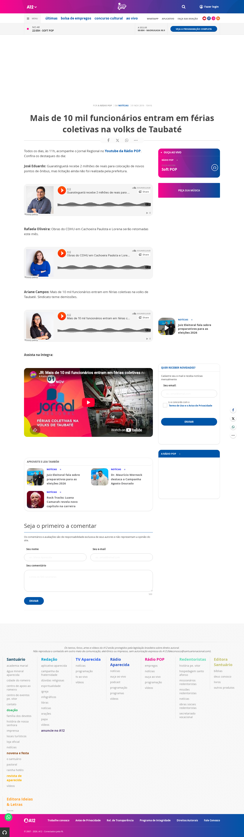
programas (117, 693)
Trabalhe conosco (58, 820)
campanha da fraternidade (50, 673)
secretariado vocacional (187, 715)
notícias (12, 747)
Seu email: (169, 385)
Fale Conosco (212, 820)
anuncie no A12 (53, 730)
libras (44, 702)
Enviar (34, 601)
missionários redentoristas (188, 682)
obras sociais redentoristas (188, 706)
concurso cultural (109, 18)
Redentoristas (192, 659)
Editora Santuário (223, 662)
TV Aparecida (88, 659)
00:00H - (151, 30)
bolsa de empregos (76, 18)
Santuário (16, 659)
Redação (49, 659)
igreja (44, 691)
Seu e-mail (99, 549)
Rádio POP (155, 659)
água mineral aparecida (15, 673)
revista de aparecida (14, 778)
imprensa (13, 730)
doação (12, 710)
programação (84, 671)
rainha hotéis (15, 770)
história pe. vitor (189, 665)
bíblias (218, 671)
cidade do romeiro (18, 680)
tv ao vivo (81, 677)
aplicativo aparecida (54, 665)
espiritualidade (51, 686)
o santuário (14, 759)
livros (217, 682)
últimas (51, 18)
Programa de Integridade (155, 820)
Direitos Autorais (187, 820)
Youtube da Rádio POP (123, 151)
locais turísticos (16, 736)
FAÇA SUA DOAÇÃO (188, 18)
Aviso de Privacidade (88, 820)
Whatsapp (152, 18)
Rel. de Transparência (120, 820)
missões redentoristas (188, 691)
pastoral (12, 764)
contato (11, 704)
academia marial (17, 665)
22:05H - (43, 30)
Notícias (123, 105)
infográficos (48, 697)
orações (46, 713)
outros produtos (224, 687)
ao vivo (132, 18)
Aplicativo (168, 18)
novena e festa (18, 753)
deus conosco (222, 676)
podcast (115, 682)
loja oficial (13, 742)
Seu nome (32, 549)
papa (44, 719)
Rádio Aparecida (119, 662)
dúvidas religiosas (52, 680)
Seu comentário (36, 565)
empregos (151, 665)
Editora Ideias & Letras (20, 801)
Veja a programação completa (194, 29)
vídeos (11, 786)
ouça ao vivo (118, 676)
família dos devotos (19, 716)
